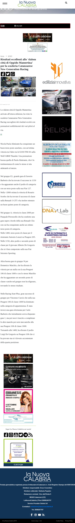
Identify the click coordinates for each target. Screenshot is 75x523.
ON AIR (19, 26)
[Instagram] (36, 515)
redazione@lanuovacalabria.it (42, 506)
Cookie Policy (59, 521)
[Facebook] (32, 515)
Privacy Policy (69, 521)
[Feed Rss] (43, 515)
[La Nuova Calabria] (27, 4)
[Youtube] (39, 515)
